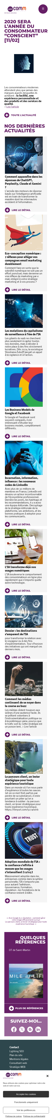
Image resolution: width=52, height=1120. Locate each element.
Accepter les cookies (26, 1094)
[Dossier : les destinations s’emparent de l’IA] (24, 611)
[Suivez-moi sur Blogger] (30, 1030)
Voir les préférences (26, 1110)
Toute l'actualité (23, 115)
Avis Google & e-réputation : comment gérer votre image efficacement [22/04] (26, 919)
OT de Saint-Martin (19, 950)
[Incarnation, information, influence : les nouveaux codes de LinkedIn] (24, 458)
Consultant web (18, 1063)
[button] (47, 1075)
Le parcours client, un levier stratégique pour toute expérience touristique (22, 780)
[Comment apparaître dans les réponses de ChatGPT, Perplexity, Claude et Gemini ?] (24, 155)
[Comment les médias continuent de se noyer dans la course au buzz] (24, 679)
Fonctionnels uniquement (26, 1102)
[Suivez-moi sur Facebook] (14, 1030)
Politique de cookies (13, 1116)
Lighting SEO (17, 1051)
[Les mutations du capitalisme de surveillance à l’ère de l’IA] (24, 311)
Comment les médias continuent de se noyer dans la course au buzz (23, 703)
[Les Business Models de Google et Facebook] (24, 387)
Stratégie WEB (17, 1067)
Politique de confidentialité (34, 1116)
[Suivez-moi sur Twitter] (22, 1030)
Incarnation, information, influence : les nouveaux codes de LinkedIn (21, 482)
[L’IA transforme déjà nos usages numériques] (24, 546)
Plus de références (28, 1008)
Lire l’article (12, 107)
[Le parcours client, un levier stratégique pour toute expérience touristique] (24, 756)
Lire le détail (20, 210)
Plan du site (16, 1055)
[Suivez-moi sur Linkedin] (38, 1030)
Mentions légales (19, 1059)
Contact (14, 1047)
